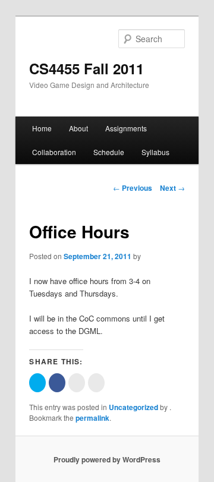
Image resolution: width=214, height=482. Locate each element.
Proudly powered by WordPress (107, 459)
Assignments (126, 128)
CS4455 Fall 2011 (86, 68)
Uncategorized (133, 407)
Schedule (108, 152)
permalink (92, 417)
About (78, 128)
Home (42, 128)
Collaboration (54, 152)
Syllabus (155, 152)
